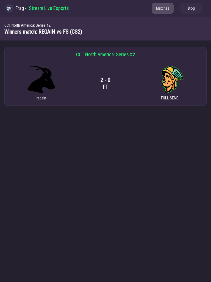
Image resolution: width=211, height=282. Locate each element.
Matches (163, 8)
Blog (191, 8)
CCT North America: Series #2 (27, 25)
